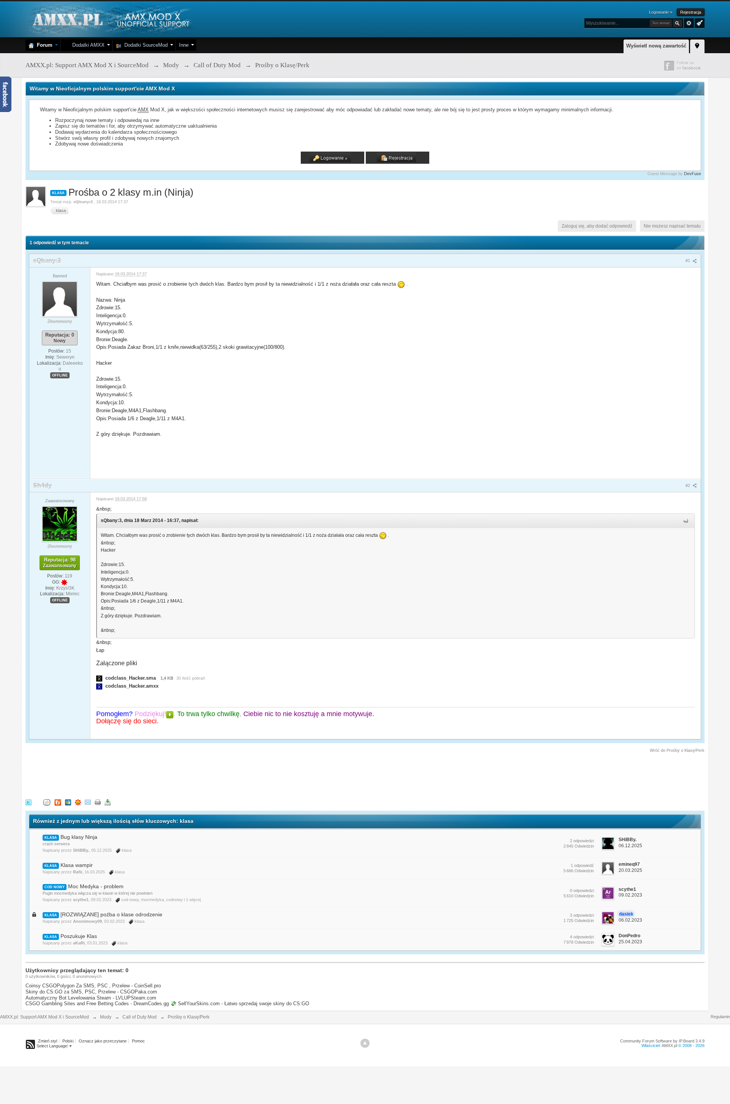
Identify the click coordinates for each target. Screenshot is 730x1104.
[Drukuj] (98, 802)
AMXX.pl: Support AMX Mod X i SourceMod (44, 1017)
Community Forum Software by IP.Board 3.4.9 (662, 1041)
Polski (67, 1041)
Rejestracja (690, 12)
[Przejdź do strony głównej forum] (110, 19)
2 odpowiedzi (582, 840)
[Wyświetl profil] (60, 298)
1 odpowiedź (582, 865)
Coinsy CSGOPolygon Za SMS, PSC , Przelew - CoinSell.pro (93, 986)
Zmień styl (47, 1041)
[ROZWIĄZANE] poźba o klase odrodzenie (111, 914)
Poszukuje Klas (78, 936)
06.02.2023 (630, 920)
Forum (43, 45)
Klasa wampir (76, 865)
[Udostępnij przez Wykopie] (47, 802)
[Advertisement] (163, 775)
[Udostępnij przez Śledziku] (68, 802)
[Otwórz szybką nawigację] (697, 45)
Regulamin (720, 1016)
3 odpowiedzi (582, 915)
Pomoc (138, 1041)
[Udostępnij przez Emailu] (88, 802)
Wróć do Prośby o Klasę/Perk (677, 750)
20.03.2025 (630, 870)
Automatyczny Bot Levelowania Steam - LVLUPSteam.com (90, 998)
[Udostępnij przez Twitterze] (28, 802)
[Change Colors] (699, 22)
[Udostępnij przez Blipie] (57, 802)
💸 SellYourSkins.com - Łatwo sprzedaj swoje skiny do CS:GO (239, 1003)
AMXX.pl (669, 1045)
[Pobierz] (108, 802)
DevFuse (692, 173)
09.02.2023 (630, 895)
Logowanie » (660, 12)
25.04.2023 (630, 941)
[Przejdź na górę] (365, 1043)
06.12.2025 (630, 845)
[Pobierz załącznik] (99, 678)
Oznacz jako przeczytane (103, 1041)
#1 (688, 260)
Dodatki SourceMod (144, 45)
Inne (184, 45)
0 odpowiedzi (582, 890)
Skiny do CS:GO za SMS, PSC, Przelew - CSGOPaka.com (91, 992)
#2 (688, 485)
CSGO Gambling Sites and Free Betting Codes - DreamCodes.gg (97, 1003)
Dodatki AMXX (87, 45)
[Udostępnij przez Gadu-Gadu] (78, 802)
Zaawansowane (689, 23)
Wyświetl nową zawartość (656, 46)
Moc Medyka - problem (96, 886)
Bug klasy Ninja (78, 837)
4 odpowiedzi (582, 937)
